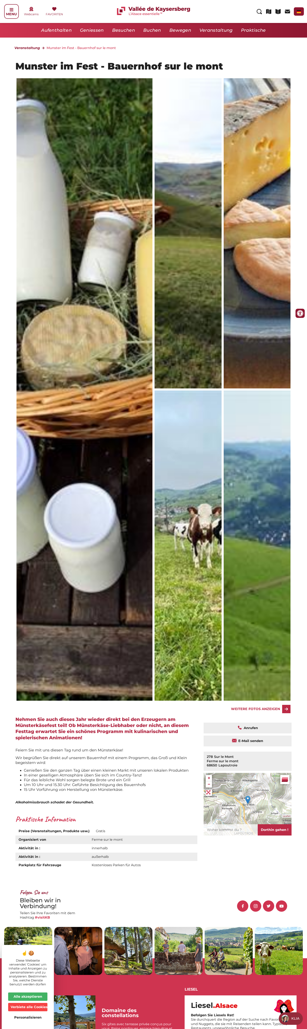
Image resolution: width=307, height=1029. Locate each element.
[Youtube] (281, 906)
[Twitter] (268, 906)
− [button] (209, 784)
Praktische (253, 30)
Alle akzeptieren (28, 997)
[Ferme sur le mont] (188, 233)
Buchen (152, 30)
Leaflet (287, 816)
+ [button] (209, 778)
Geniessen (92, 30)
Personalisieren (28, 1017)
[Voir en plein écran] (209, 793)
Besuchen (123, 30)
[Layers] (284, 779)
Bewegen (180, 30)
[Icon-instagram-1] (255, 906)
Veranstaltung (216, 30)
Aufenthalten (56, 30)
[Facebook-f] (242, 906)
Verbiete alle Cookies (29, 1007)
